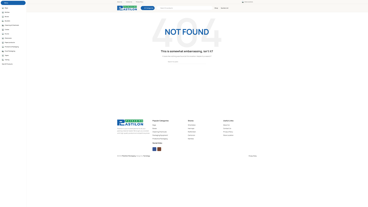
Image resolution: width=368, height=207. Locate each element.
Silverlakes (191, 125)
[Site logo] (127, 8)
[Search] (204, 62)
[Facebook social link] (154, 149)
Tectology (146, 156)
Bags (154, 125)
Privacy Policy (228, 132)
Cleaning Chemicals (159, 132)
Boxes (154, 128)
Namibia (191, 139)
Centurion (191, 135)
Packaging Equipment (160, 135)
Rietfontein (192, 132)
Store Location (228, 135)
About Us (226, 125)
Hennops (191, 128)
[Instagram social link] (159, 149)
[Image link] (130, 122)
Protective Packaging (160, 139)
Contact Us (227, 128)
